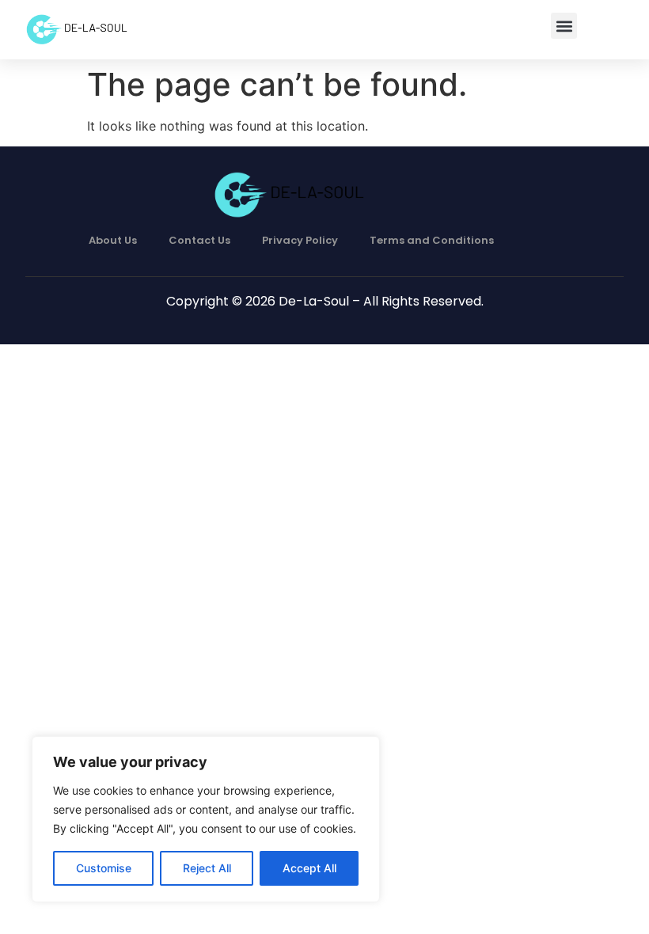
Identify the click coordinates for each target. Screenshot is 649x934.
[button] (564, 26)
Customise (103, 868)
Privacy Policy (300, 240)
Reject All (207, 868)
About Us (113, 240)
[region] (206, 819)
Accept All (309, 868)
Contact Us (199, 240)
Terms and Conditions (432, 240)
